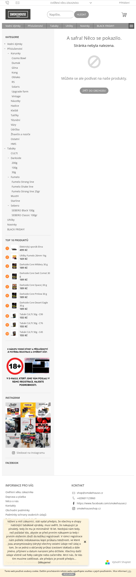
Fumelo (15, 177)
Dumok (16, 63)
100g (14, 167)
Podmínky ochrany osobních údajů (25, 514)
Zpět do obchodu (94, 90)
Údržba (15, 129)
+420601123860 (86, 498)
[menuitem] (13, 26)
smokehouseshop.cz (89, 508)
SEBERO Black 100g (23, 210)
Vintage (16, 96)
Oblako (16, 77)
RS (13, 82)
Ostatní (15, 139)
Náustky (15, 101)
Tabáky (11, 148)
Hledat (81, 14)
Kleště (14, 110)
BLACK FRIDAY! (16, 229)
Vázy (13, 124)
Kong (15, 72)
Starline (15, 200)
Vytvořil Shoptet (121, 562)
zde (129, 571)
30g (14, 172)
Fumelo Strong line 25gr (26, 191)
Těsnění (15, 120)
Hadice (15, 105)
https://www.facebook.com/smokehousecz (102, 503)
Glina (15, 67)
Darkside (16, 158)
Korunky (16, 53)
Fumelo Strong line (23, 181)
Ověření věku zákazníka (64, 2)
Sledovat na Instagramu (31, 452)
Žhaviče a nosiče (20, 134)
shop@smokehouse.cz (90, 492)
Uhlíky (11, 219)
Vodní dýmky (14, 44)
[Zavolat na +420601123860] (10, 2)
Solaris (16, 86)
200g (14, 162)
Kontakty (10, 505)
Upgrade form (20, 91)
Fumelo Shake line (22, 186)
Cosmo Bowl (19, 58)
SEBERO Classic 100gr (24, 215)
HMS (13, 143)
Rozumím (69, 574)
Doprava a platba (15, 496)
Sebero (15, 205)
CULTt (14, 153)
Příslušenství (14, 48)
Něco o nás (12, 501)
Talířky (15, 115)
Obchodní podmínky (17, 510)
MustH (15, 196)
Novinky (12, 224)
